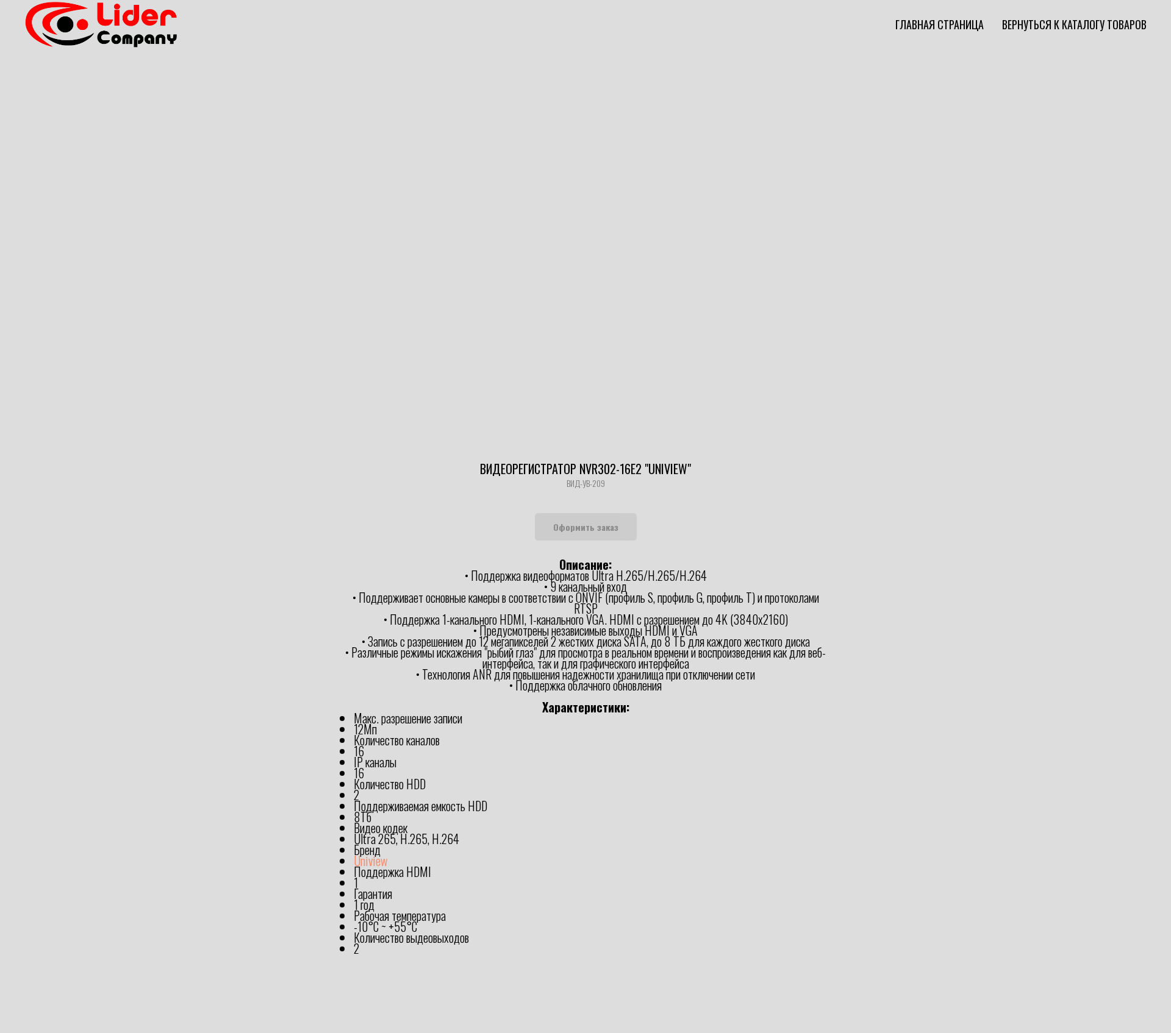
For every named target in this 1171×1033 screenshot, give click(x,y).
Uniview (370, 860)
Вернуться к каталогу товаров (1074, 24)
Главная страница (939, 24)
